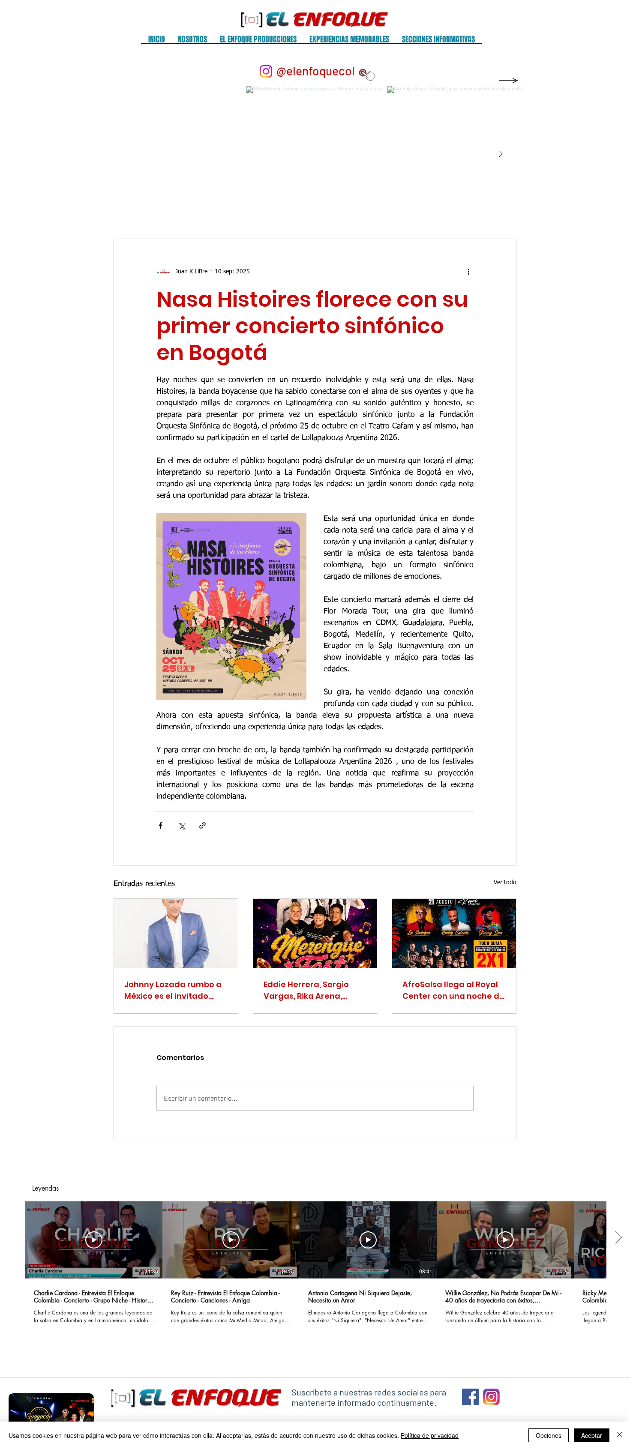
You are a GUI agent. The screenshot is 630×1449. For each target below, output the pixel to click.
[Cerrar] (620, 1435)
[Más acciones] (468, 271)
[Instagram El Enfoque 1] (491, 1397)
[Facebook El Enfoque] (470, 1397)
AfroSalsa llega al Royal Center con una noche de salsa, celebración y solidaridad (453, 990)
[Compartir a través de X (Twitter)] (181, 825)
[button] (192, 42)
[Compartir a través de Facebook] (160, 825)
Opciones (548, 1435)
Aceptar (591, 1435)
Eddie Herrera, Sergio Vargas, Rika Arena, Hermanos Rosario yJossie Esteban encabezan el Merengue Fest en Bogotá (313, 990)
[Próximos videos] (618, 1238)
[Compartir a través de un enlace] (202, 825)
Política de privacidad (430, 1435)
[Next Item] (500, 154)
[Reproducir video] (93, 1239)
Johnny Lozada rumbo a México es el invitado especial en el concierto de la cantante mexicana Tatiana (175, 990)
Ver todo (505, 883)
